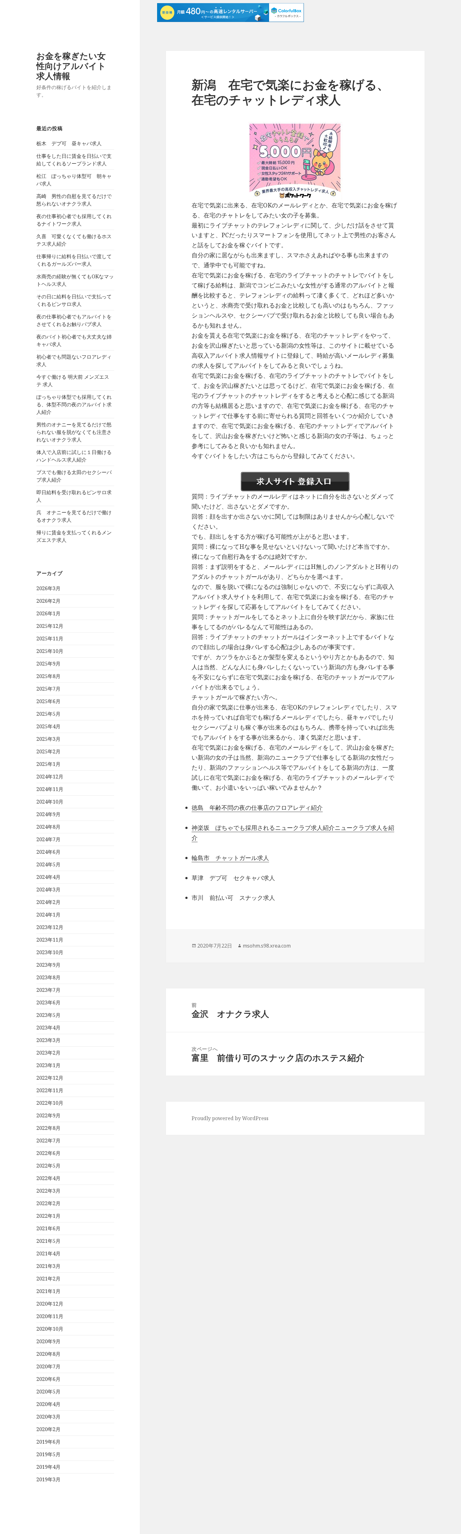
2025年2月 (48, 751)
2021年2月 (48, 1278)
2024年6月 (48, 851)
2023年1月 (48, 1065)
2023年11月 (49, 939)
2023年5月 (48, 1015)
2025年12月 (49, 626)
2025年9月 (48, 663)
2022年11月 (49, 1090)
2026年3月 (48, 588)
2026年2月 (48, 600)
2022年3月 (48, 1190)
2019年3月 (48, 1479)
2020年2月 (48, 1429)
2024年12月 (49, 776)
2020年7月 (48, 1366)
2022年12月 (49, 1077)
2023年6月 (48, 1002)
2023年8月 (48, 977)
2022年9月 (48, 1115)
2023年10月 (49, 952)
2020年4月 (48, 1404)
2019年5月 (48, 1454)
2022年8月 (48, 1128)
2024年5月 (48, 864)
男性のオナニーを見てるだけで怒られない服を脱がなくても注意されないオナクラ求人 (74, 432)
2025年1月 (48, 764)
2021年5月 (48, 1240)
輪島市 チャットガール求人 (230, 858)
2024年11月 (49, 789)
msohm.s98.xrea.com (267, 945)
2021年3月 (48, 1266)
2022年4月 (48, 1178)
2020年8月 (48, 1353)
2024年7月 (48, 839)
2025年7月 (48, 688)
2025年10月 (49, 651)
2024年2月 (48, 902)
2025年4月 (48, 726)
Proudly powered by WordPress (230, 1118)
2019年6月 (48, 1441)
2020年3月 (48, 1416)
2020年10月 (49, 1328)
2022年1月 (48, 1215)
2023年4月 (48, 1027)
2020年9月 (48, 1341)
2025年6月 (48, 701)
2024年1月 (48, 914)
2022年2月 (48, 1203)
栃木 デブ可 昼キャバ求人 (69, 143)
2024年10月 (49, 801)
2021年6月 (48, 1228)
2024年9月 (48, 814)
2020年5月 (48, 1391)
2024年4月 (48, 877)
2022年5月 (48, 1165)
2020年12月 (49, 1303)
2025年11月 (49, 638)
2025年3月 (48, 738)
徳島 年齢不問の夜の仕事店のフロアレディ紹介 (257, 808)
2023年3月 (48, 1040)
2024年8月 (48, 826)
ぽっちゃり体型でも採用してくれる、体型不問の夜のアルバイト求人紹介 (74, 404)
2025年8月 (48, 676)
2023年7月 (48, 989)
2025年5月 (48, 713)
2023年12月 (49, 927)
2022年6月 (48, 1153)
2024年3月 (48, 889)
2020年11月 (49, 1316)
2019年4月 (48, 1466)
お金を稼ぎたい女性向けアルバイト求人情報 (71, 66)
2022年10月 (49, 1102)
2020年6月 (48, 1379)
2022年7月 (48, 1140)
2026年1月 (48, 613)
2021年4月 (48, 1253)
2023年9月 (48, 964)
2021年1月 (48, 1291)
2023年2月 (48, 1052)
